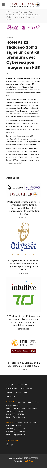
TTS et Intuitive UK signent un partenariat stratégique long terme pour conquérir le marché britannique (23, 320)
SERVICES (22, 384)
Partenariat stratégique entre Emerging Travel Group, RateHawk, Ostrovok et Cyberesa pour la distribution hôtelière (23, 208)
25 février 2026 (23, 329)
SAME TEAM (28, 461)
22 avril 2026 (23, 218)
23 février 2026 (23, 370)
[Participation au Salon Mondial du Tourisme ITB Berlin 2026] (23, 345)
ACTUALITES (21, 392)
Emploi (9, 392)
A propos (10, 384)
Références (11, 388)
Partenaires (26, 388)
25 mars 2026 (23, 273)
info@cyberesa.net (19, 417)
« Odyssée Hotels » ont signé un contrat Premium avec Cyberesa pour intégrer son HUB (23, 265)
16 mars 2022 (11, 37)
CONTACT (10, 396)
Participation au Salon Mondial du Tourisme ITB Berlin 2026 (23, 364)
